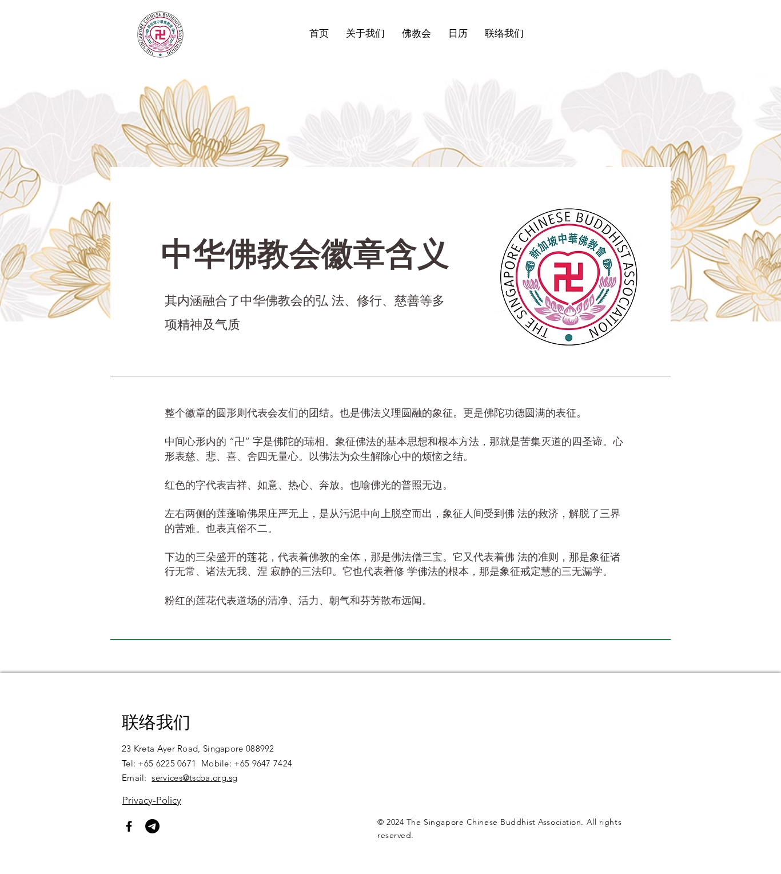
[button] (365, 33)
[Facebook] (129, 826)
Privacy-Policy (151, 800)
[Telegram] (152, 826)
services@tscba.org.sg (194, 777)
